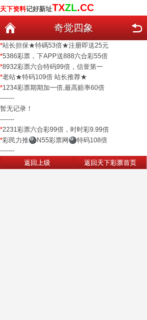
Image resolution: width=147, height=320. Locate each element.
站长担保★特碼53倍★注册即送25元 (55, 45)
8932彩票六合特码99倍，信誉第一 (52, 66)
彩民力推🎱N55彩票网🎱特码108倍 (54, 140)
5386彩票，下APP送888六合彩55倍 (55, 56)
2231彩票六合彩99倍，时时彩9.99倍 (55, 129)
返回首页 (10, 28)
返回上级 (37, 162)
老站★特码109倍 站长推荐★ (44, 76)
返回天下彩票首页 (110, 162)
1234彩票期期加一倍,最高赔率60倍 (53, 87)
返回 (137, 28)
